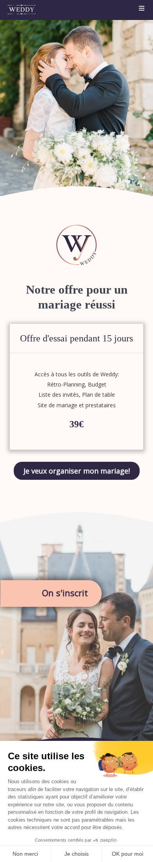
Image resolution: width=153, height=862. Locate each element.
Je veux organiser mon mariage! (77, 470)
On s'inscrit (65, 593)
